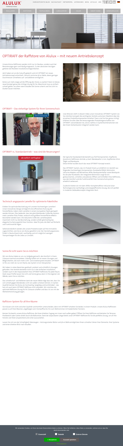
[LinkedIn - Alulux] (114, 2)
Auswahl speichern (69, 440)
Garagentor (61, 11)
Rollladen (10, 11)
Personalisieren (61, 444)
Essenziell (42, 434)
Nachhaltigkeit (56, 2)
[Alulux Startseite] (13, 4)
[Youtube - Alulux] (110, 2)
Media (87, 2)
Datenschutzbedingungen (41, 115)
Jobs (99, 2)
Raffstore (27, 11)
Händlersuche (112, 11)
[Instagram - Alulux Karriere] (103, 2)
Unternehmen (79, 2)
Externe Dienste (82, 434)
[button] (119, 2)
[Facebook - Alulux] (107, 2)
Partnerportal (68, 2)
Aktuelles (93, 2)
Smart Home (96, 11)
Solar (78, 11)
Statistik (61, 434)
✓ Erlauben (29, 115)
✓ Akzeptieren (52, 440)
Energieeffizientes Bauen (41, 2)
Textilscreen (44, 11)
